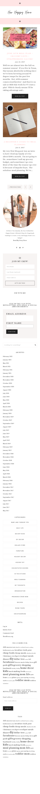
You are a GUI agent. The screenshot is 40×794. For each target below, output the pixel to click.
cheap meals (20, 653)
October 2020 (7, 383)
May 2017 (6, 511)
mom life (25, 674)
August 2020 (7, 390)
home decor (27, 668)
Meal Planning (20, 579)
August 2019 (7, 427)
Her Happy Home (20, 12)
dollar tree (19, 659)
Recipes (20, 602)
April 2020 (6, 403)
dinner (6, 659)
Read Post (20, 96)
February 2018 (7, 480)
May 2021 (6, 363)
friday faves (29, 662)
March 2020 (7, 407)
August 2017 (7, 501)
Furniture (20, 551)
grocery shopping (22, 665)
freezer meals (20, 662)
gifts (10, 665)
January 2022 (7, 360)
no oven (10, 677)
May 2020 (6, 400)
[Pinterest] (23, 248)
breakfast (18, 650)
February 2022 (7, 356)
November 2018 (8, 457)
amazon (9, 647)
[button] (20, 3)
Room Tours (20, 608)
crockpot (15, 656)
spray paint (20, 677)
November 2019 (8, 417)
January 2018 (7, 484)
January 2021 (7, 373)
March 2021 (7, 366)
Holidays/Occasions (20, 568)
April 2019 (6, 440)
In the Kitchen (20, 574)
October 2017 (7, 494)
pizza (14, 677)
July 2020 (6, 393)
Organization (20, 591)
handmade (7, 668)
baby (14, 647)
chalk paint (27, 650)
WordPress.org (8, 636)
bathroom (6, 650)
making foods (19, 671)
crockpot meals (26, 656)
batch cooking (29, 647)
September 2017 (8, 497)
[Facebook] (16, 248)
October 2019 (7, 420)
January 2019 (7, 450)
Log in (5, 626)
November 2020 (8, 380)
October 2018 (7, 460)
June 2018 (6, 467)
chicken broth (31, 653)
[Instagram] (20, 248)
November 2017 (8, 491)
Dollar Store (20, 545)
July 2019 (6, 430)
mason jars (28, 671)
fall (30, 659)
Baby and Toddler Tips (20, 522)
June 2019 (6, 434)
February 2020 (7, 410)
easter (26, 659)
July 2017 (6, 504)
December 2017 (8, 487)
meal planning (11, 674)
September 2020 (8, 387)
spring (26, 677)
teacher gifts (11, 680)
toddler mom (22, 680)
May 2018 (6, 470)
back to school (20, 647)
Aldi (4, 647)
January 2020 (7, 413)
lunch (11, 671)
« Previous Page (15, 187)
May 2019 (6, 437)
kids (5, 671)
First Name (14, 323)
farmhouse (9, 662)
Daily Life (20, 528)
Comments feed (8, 633)
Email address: (8, 697)
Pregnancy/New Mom (20, 596)
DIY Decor (20, 539)
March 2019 (7, 444)
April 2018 (6, 474)
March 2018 (7, 477)
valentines (5, 683)
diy (12, 659)
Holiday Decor (20, 556)
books (12, 650)
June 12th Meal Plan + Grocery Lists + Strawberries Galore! (20, 56)
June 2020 (6, 397)
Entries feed (7, 630)
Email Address (16, 314)
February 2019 (7, 447)
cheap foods (8, 653)
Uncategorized (20, 614)
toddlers (33, 681)
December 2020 (8, 377)
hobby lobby (16, 668)
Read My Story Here (20, 240)
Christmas (7, 656)
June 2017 (6, 507)
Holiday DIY (20, 562)
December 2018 (8, 454)
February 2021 (7, 370)
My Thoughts (20, 585)
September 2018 (8, 464)
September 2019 (8, 423)
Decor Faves (20, 534)
